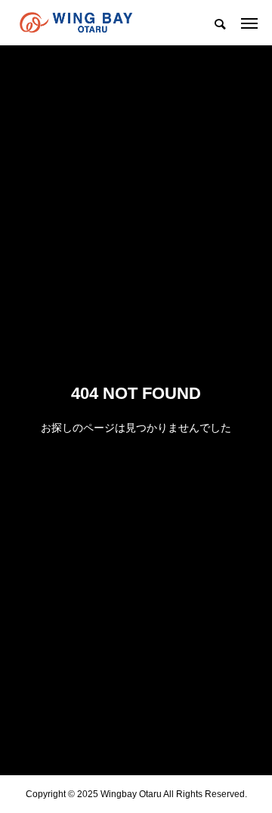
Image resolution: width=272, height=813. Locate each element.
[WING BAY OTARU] (76, 22)
